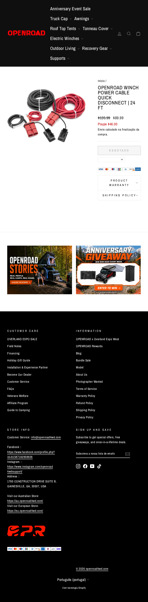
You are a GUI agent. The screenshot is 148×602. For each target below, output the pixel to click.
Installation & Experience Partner (27, 367)
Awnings (82, 18)
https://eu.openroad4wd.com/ (25, 511)
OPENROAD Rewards (89, 346)
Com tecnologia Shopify (74, 587)
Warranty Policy (85, 396)
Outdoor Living (63, 48)
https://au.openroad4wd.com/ (25, 501)
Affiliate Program (17, 403)
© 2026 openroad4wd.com (92, 569)
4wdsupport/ (14, 471)
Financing (13, 353)
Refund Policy (84, 403)
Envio (101, 129)
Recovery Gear (95, 48)
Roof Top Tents (63, 28)
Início (101, 81)
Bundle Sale (83, 360)
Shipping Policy (119, 195)
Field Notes (14, 346)
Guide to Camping (18, 410)
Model (80, 367)
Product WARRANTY (119, 182)
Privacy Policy (84, 417)
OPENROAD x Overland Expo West (97, 339)
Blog (78, 353)
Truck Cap (59, 18)
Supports (58, 58)
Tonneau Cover (96, 28)
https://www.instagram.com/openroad (30, 466)
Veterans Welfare (17, 396)
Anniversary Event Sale (70, 9)
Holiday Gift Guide (18, 360)
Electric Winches (65, 38)
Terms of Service (86, 389)
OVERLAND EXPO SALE (22, 339)
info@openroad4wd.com (46, 437)
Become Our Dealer (19, 374)
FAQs (10, 389)
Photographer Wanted (89, 381)
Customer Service (18, 381)
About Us (81, 374)
